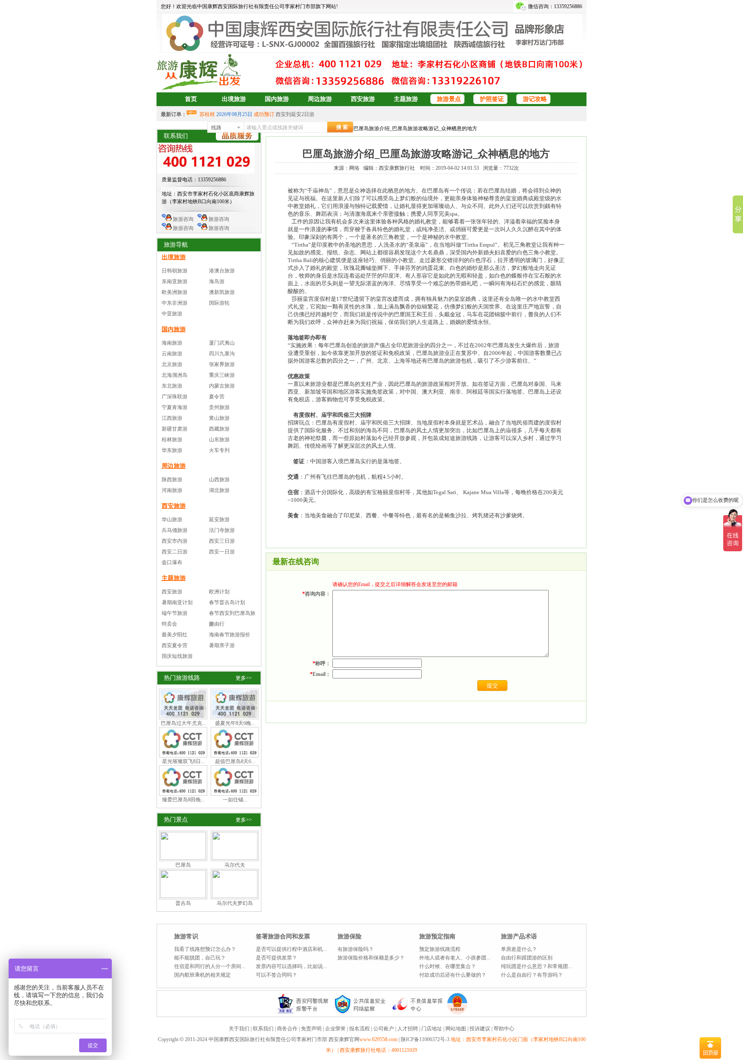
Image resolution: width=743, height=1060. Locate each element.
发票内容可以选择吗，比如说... (291, 966)
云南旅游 (172, 354)
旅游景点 (449, 99)
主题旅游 (406, 99)
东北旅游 (172, 386)
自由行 (216, 624)
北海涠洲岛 (174, 375)
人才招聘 (407, 1029)
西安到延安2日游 (295, 114)
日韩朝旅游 (174, 271)
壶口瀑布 (172, 562)
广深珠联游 (174, 397)
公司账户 (383, 1029)
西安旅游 (363, 99)
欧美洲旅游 (174, 292)
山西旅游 (219, 480)
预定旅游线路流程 (440, 949)
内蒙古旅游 (222, 386)
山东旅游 (219, 440)
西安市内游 (174, 541)
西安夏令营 (174, 645)
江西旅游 (172, 418)
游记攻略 (535, 99)
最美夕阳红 (174, 635)
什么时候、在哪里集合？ (447, 966)
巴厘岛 (183, 865)
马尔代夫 (234, 865)
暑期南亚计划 (177, 602)
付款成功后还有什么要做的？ (452, 975)
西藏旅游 (219, 429)
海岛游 (216, 281)
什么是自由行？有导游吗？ (532, 975)
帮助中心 (504, 1029)
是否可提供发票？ (276, 958)
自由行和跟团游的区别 (527, 958)
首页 (191, 99)
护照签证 (492, 99)
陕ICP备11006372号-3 (426, 1039)
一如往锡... (235, 800)
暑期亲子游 (222, 645)
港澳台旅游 (222, 271)
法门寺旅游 (222, 530)
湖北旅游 (219, 490)
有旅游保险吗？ (356, 949)
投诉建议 (480, 1029)
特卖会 (169, 624)
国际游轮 (219, 303)
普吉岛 (183, 903)
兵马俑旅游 (174, 530)
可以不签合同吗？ (276, 975)
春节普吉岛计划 (227, 602)
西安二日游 (174, 552)
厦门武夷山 (222, 343)
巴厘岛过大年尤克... (183, 723)
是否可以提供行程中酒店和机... (291, 949)
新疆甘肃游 (174, 429)
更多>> (244, 678)
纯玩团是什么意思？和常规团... (536, 966)
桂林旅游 (172, 440)
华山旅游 (172, 519)
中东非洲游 (174, 303)
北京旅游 (172, 364)
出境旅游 (234, 99)
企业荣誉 (335, 1029)
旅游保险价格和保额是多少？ (371, 958)
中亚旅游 (172, 314)
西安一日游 (222, 552)
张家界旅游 (222, 364)
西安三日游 (222, 541)
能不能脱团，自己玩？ (200, 958)
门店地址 (431, 1029)
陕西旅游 (172, 480)
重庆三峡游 (222, 375)
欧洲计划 (219, 592)
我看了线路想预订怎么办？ (205, 949)
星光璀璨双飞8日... (183, 761)
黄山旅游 (219, 418)
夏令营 (216, 397)
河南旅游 (172, 490)
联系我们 (263, 1029)
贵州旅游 (219, 407)
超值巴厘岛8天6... (235, 761)
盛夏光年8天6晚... (235, 723)
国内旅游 (277, 99)
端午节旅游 (174, 613)
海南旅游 (172, 343)
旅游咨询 (182, 219)
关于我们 (239, 1029)
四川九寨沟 (222, 354)
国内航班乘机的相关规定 (202, 975)
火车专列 (219, 450)
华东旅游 (172, 450)
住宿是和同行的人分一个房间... (209, 966)
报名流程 (359, 1029)
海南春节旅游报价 (229, 635)
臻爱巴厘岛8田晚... (183, 800)
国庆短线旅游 (177, 656)
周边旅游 (320, 99)
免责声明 (311, 1029)
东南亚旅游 (174, 281)
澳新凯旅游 (222, 292)
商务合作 (287, 1029)
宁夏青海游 (174, 407)
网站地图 (455, 1029)
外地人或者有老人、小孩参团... (454, 958)
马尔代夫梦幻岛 (235, 903)
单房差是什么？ (519, 949)
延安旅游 (219, 519)
